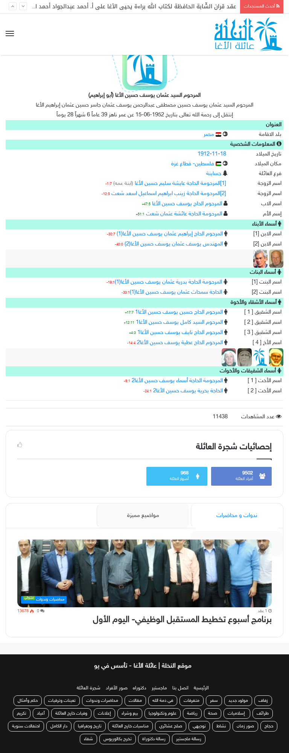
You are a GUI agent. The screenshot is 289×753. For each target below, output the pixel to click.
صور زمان (245, 726)
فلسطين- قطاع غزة (193, 164)
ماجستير (159, 688)
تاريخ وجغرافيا (90, 726)
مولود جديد (238, 700)
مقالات (135, 700)
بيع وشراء (130, 713)
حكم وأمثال (28, 700)
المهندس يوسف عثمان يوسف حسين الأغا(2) (174, 244)
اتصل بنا (180, 688)
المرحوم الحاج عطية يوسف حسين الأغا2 (180, 343)
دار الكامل (58, 726)
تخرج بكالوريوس (117, 739)
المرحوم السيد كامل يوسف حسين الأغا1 (179, 322)
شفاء (88, 739)
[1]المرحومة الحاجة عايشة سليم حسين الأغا (180, 183)
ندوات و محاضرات (236, 515)
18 (223, 154)
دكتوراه (139, 688)
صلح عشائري (170, 726)
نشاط (221, 726)
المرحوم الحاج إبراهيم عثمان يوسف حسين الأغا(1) (170, 234)
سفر (214, 700)
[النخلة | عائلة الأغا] (248, 34)
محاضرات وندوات (102, 700)
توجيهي (199, 726)
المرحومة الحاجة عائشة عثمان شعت (184, 214)
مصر (210, 134)
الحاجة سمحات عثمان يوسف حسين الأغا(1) (176, 292)
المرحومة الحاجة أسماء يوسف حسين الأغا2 (177, 381)
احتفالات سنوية (26, 726)
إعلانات (104, 713)
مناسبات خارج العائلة (130, 726)
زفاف (263, 700)
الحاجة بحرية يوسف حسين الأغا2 (188, 391)
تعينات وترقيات (62, 700)
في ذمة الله (162, 700)
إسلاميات (237, 713)
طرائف (263, 713)
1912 (204, 154)
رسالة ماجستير (188, 739)
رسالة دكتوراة (154, 739)
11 (215, 154)
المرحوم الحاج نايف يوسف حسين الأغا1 (180, 332)
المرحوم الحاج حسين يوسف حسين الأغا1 (179, 312)
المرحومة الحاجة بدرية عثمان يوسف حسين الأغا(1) (168, 282)
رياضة (192, 713)
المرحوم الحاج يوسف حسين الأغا (187, 204)
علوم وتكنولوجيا (162, 713)
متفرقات (191, 700)
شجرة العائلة (88, 688)
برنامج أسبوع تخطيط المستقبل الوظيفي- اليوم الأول (182, 620)
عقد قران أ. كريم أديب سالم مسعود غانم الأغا (180, 7)
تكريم (21, 713)
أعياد (41, 713)
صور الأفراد (117, 688)
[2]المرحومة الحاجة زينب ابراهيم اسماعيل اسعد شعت (168, 194)
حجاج (269, 726)
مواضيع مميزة (143, 515)
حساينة (213, 174)
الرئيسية (201, 688)
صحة (212, 713)
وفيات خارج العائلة (71, 713)
